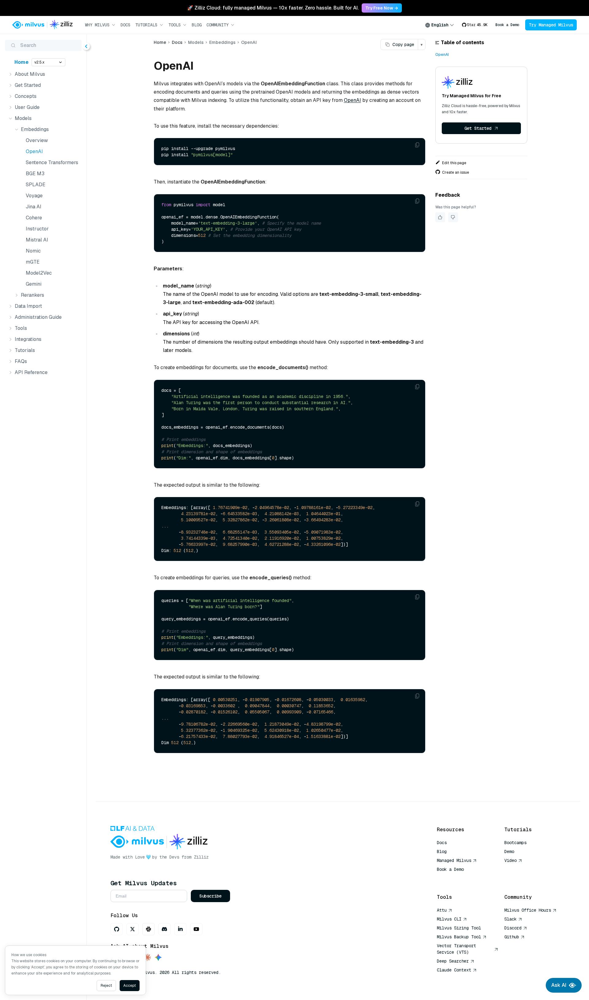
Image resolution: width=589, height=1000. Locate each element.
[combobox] (439, 25)
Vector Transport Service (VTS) (456, 949)
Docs (125, 25)
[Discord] (164, 929)
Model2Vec (39, 273)
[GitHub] (116, 929)
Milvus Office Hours (527, 910)
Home (21, 62)
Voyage (34, 195)
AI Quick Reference (459, 878)
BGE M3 (35, 173)
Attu (442, 910)
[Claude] (147, 958)
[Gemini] (158, 958)
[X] (132, 929)
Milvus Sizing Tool (459, 928)
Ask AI (558, 985)
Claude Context (454, 970)
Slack (510, 919)
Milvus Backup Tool (459, 937)
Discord (513, 928)
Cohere (34, 217)
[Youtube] (196, 929)
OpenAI (34, 151)
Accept (129, 985)
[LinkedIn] (180, 929)
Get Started (477, 128)
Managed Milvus (454, 860)
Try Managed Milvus (551, 25)
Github (511, 937)
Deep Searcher (453, 961)
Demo (509, 851)
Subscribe (210, 896)
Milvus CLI (449, 919)
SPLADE (35, 184)
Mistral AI (37, 240)
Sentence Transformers (52, 162)
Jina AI (33, 206)
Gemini (33, 284)
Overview (37, 140)
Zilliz (201, 857)
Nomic (33, 251)
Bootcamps (515, 842)
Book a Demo (507, 24)
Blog (197, 25)
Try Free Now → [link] (381, 8)
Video (510, 860)
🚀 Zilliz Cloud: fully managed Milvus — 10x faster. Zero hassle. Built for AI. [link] (273, 8)
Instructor (37, 229)
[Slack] (148, 929)
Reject (106, 985)
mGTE (33, 262)
